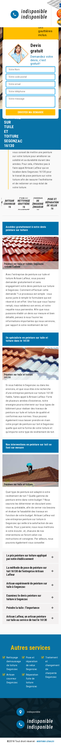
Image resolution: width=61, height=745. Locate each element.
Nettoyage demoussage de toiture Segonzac (13, 663)
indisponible (34, 12)
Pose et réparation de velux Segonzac (32, 663)
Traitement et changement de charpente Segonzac (52, 667)
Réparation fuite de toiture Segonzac (32, 680)
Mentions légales (45, 741)
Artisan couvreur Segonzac (12, 678)
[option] (9, 204)
